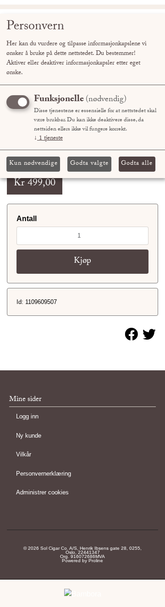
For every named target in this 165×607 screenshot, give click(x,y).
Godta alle (137, 163)
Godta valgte (89, 163)
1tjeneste (48, 138)
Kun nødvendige (33, 163)
